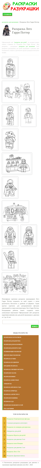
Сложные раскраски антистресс (17, 423)
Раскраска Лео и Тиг (13, 451)
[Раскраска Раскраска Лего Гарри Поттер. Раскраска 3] (10, 116)
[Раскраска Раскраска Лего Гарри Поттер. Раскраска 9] (10, 235)
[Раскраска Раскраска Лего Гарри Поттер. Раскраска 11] (10, 259)
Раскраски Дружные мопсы (16, 455)
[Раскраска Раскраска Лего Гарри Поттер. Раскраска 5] (10, 140)
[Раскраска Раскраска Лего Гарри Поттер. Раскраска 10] (29, 235)
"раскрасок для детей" (20, 42)
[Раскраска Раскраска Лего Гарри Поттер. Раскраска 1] (10, 68)
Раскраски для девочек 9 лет (16, 439)
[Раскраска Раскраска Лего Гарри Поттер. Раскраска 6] (17, 164)
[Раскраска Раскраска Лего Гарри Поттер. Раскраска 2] (18, 92)
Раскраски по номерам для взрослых (19, 427)
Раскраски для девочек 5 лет (16, 447)
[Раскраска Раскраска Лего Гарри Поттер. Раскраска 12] (15, 283)
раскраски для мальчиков (10, 22)
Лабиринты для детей (14, 431)
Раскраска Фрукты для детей (16, 435)
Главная (7, 14)
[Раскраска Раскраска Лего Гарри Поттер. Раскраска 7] (10, 188)
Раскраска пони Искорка (15, 443)
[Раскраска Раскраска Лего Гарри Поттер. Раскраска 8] (15, 212)
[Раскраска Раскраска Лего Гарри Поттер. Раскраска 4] (28, 116)
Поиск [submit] (35, 326)
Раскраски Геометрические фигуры (18, 419)
